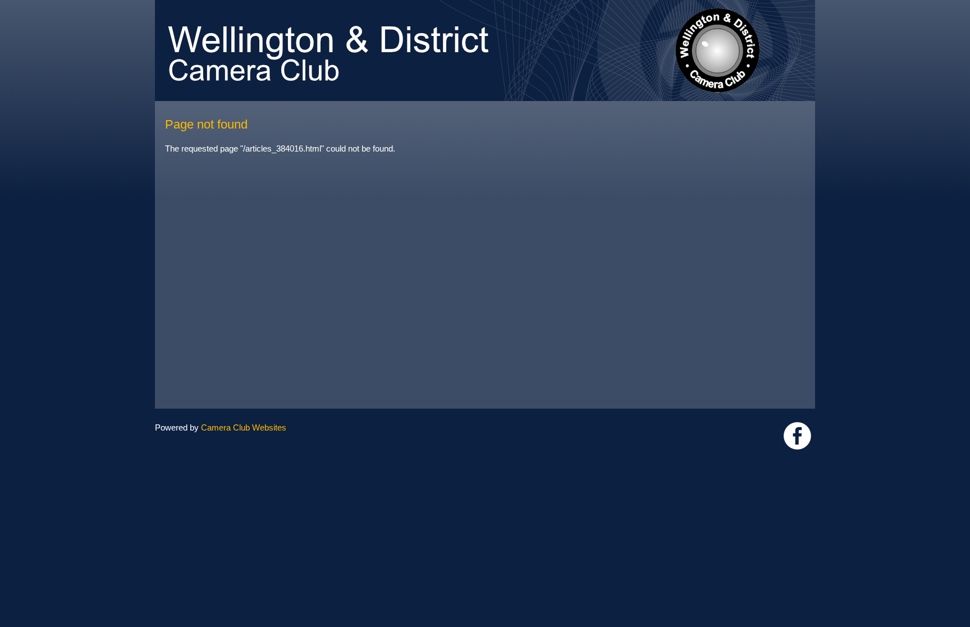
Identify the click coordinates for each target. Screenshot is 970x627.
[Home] (485, 5)
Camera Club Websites (243, 427)
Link (797, 436)
